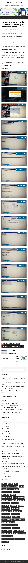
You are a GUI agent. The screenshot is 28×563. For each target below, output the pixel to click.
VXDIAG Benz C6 (6, 503)
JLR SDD (4, 489)
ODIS (9, 489)
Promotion (4, 421)
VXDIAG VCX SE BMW (6, 533)
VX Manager (5, 541)
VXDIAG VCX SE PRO (19, 539)
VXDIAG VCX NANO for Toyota (9, 525)
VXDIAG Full (13, 505)
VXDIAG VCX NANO (6, 433)
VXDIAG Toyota (15, 514)
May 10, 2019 (5, 29)
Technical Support (5, 423)
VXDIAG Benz (21, 500)
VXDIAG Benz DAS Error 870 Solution (10, 403)
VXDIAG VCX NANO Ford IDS (8, 33)
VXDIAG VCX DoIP (6, 516)
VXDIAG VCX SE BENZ (18, 530)
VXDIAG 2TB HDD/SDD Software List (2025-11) (12, 410)
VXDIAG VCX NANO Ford (17, 346)
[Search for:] (14, 370)
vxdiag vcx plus (6, 528)
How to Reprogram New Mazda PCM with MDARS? (13, 470)
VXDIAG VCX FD (5, 431)
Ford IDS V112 (15, 343)
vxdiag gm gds (5, 508)
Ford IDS (7, 343)
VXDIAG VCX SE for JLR (7, 536)
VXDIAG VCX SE (5, 436)
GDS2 (16, 483)
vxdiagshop (12, 57)
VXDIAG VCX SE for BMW (19, 533)
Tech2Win (13, 494)
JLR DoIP (22, 486)
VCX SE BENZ (5, 500)
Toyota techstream (19, 497)
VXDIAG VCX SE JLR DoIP (7, 539)
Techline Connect (6, 497)
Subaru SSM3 (16, 492)
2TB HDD (4, 483)
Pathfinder (15, 489)
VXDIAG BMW (15, 503)
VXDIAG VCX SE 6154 (6, 530)
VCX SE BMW (13, 500)
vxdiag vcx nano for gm (8, 522)
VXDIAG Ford (6, 346)
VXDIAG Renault (18, 511)
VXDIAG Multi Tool (5, 428)
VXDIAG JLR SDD (15, 508)
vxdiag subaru (6, 514)
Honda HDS (15, 486)
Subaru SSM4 (5, 494)
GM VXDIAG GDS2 (6, 486)
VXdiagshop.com (15, 561)
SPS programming (6, 492)
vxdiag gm (21, 505)
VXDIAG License (5, 426)
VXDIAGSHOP (13, 29)
